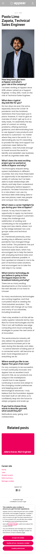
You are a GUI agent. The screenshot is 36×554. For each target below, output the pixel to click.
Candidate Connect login (18, 502)
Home (4, 470)
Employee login (18, 500)
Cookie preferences (18, 548)
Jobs (3, 472)
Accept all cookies (18, 538)
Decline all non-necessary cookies (18, 543)
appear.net (18, 487)
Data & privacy (7, 478)
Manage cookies (8, 481)
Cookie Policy (12, 524)
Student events (7, 475)
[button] (32, 3)
